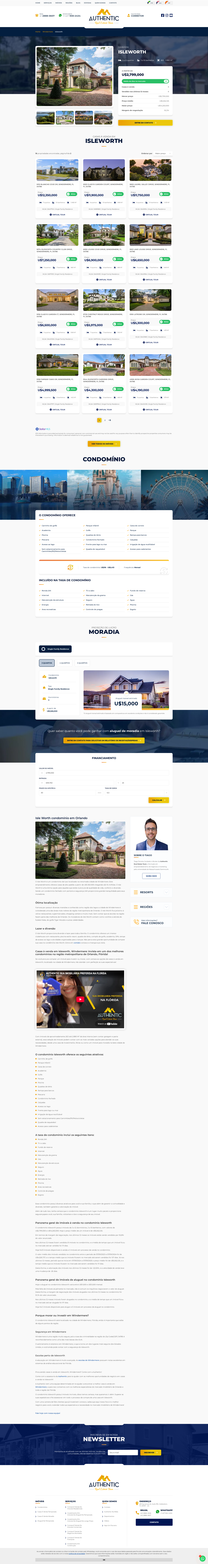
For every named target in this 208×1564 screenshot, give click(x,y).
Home (37, 32)
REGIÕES (69, 3)
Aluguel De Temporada (45, 1521)
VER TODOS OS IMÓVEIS (102, 444)
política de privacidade (77, 1553)
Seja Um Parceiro (110, 1525)
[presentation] (37, 117)
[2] (109, 420)
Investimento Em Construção (73, 1544)
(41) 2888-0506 (145, 1513)
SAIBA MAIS (151, 876)
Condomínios (42, 1507)
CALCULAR (157, 800)
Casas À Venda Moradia (45, 1516)
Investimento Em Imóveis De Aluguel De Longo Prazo (80, 1520)
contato (77, 943)
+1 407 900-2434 (166, 1513)
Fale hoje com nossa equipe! (47, 1413)
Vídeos (106, 1521)
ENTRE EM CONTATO (144, 123)
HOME (37, 3)
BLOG (78, 3)
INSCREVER (149, 1452)
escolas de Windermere (88, 1360)
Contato (107, 1507)
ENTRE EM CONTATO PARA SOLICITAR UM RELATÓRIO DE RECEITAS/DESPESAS (102, 740)
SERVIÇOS (48, 3)
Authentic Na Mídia (111, 1512)
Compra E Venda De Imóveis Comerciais (74, 1526)
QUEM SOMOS (100, 3)
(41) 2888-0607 (145, 1515)
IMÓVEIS (58, 3)
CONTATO (113, 3)
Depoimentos (109, 1516)
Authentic (62, 1376)
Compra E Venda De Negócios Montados (74, 1532)
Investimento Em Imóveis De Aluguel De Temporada (79, 1514)
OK (104, 1560)
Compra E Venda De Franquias (74, 1538)
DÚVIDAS (87, 3)
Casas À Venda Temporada (46, 1512)
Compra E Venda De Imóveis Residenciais (74, 1508)
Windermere (48, 32)
